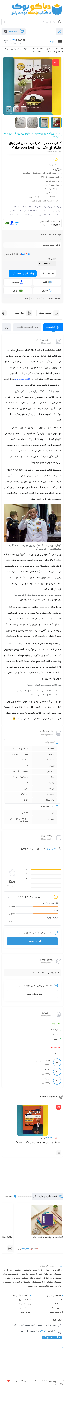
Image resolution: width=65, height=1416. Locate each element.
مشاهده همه (8, 1196)
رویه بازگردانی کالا (24, 1304)
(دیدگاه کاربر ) (55, 164)
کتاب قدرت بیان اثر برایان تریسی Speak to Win (38, 1142)
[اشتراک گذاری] (17, 109)
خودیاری (25, 133)
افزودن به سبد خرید (19, 273)
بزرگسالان (44, 48)
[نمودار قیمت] (24, 109)
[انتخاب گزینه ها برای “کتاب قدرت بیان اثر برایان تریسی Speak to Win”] (58, 1152)
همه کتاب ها (57, 48)
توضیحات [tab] (51, 327)
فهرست (52, 41)
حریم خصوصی (25, 1308)
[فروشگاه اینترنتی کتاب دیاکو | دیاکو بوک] (32, 9)
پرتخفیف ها (37, 133)
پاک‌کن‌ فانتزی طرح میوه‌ (49, 1237)
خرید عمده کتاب (56, 1312)
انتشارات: (52, 259)
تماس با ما (59, 1304)
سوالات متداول (25, 1299)
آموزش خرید (26, 1312)
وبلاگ (61, 1299)
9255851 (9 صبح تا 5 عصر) (37, 1332)
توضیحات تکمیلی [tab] (25, 327)
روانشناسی (14, 133)
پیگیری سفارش (57, 1308)
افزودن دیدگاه (35, 941)
